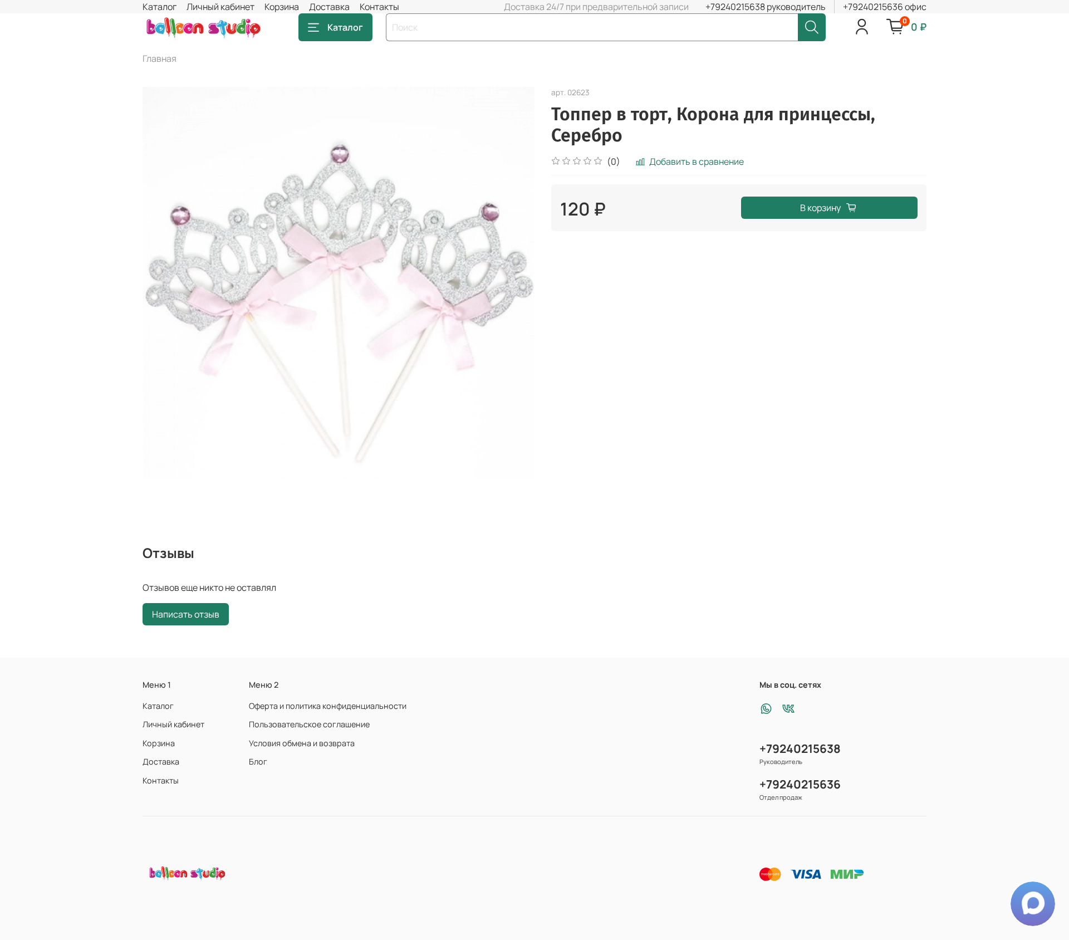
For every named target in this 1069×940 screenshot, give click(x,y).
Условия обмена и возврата (302, 743)
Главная (159, 58)
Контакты (379, 7)
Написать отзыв (185, 614)
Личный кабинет (220, 7)
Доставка (329, 7)
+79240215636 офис (884, 7)
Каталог (159, 7)
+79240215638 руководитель (765, 7)
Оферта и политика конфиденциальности (327, 706)
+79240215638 (800, 748)
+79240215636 (800, 784)
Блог (258, 761)
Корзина (281, 7)
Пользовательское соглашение (309, 724)
